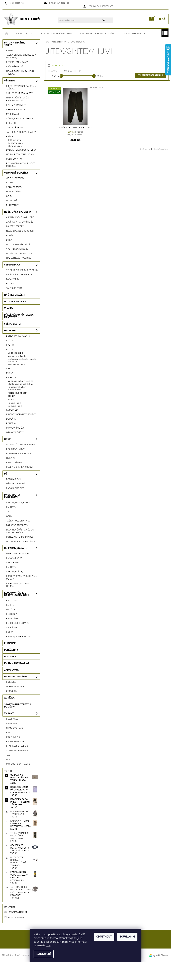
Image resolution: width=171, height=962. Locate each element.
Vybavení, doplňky (16, 172)
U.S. (8, 759)
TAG (8, 755)
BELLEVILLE (12, 719)
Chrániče (11, 123)
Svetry (10, 345)
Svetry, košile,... (15, 571)
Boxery (10, 283)
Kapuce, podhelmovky (19, 636)
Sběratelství (12, 323)
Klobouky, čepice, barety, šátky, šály (16, 593)
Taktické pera (14, 288)
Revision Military (16, 741)
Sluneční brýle (15, 146)
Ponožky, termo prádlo (20, 537)
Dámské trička (15, 406)
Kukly (9, 632)
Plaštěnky (12, 205)
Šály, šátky (12, 627)
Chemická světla (16, 109)
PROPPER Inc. (13, 737)
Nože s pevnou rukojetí (20, 231)
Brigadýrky (13, 618)
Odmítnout (104, 936)
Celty (9, 196)
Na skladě (57, 65)
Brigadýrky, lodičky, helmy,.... (18, 584)
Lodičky (10, 609)
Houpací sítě (13, 191)
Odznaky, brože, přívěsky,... (21, 541)
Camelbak (12, 723)
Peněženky (11, 650)
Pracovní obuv (14, 462)
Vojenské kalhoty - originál (21, 381)
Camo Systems (14, 728)
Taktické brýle (14, 140)
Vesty (9, 368)
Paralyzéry (12, 279)
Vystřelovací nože (17, 249)
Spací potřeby (14, 187)
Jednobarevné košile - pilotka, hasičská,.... (22, 360)
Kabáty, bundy (14, 558)
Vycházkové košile (17, 356)
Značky (9, 713)
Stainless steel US (17, 746)
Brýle (9, 136)
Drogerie (11, 691)
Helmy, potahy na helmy (20, 154)
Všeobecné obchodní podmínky (98, 33)
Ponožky (11, 423)
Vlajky (8, 308)
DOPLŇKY (11, 419)
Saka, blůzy (13, 562)
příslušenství (14, 66)
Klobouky (12, 614)
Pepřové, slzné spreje (19, 274)
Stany (9, 182)
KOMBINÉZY (12, 410)
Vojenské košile (15, 353)
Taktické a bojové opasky (21, 132)
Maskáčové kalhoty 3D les (21, 384)
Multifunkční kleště (18, 244)
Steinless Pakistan (17, 750)
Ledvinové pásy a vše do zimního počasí (20, 531)
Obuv (7, 439)
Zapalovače (11, 670)
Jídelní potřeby (15, 178)
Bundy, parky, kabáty (18, 336)
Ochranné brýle (15, 143)
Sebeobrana (12, 264)
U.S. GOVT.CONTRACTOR (18, 764)
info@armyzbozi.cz (17, 912)
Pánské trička (14, 403)
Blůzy (9, 340)
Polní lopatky (14, 159)
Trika (9, 511)
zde (48, 945)
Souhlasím (127, 936)
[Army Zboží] (22, 19)
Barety (10, 605)
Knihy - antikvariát (16, 663)
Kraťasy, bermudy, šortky (21, 414)
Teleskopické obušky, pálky (22, 270)
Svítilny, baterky (16, 105)
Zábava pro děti (15, 488)
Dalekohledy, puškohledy (21, 150)
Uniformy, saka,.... (16, 548)
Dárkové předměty (17, 525)
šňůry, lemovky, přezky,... (20, 118)
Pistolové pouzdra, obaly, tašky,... (21, 87)
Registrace (107, 6)
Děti (6, 473)
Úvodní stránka (7, 33)
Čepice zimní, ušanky (17, 623)
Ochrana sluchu (16, 686)
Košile (10, 349)
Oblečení (10, 330)
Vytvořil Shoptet (160, 955)
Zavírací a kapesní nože (19, 222)
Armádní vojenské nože (20, 217)
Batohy (10, 50)
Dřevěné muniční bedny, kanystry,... (19, 315)
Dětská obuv (13, 479)
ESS (8, 732)
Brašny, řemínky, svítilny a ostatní (21, 577)
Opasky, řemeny (15, 432)
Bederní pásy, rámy (17, 62)
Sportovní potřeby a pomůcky (17, 705)
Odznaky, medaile (15, 301)
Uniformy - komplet (17, 553)
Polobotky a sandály (18, 453)
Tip (79, 71)
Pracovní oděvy (15, 428)
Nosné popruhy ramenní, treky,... (20, 72)
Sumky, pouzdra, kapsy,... (20, 93)
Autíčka (9, 697)
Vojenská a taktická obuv (21, 444)
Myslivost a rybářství (12, 495)
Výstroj (9, 80)
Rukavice (10, 643)
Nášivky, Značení (14, 294)
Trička (10, 399)
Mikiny (10, 373)
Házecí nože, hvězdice (18, 258)
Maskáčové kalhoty (17, 393)
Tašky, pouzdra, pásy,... (19, 520)
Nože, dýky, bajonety (18, 212)
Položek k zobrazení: (150, 75)
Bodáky (10, 235)
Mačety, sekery (15, 226)
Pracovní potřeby (16, 676)
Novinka (67, 71)
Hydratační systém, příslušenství (17, 99)
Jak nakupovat (23, 33)
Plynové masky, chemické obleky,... (20, 164)
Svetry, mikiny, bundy (18, 502)
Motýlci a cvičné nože (19, 253)
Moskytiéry (13, 200)
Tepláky (11, 396)
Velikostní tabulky (135, 33)
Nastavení (43, 954)
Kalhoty (11, 377)
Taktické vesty (14, 127)
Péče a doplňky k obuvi (19, 467)
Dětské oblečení (15, 483)
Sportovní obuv (15, 449)
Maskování (12, 114)
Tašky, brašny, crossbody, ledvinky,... (21, 56)
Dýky (9, 240)
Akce (54, 71)
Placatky (10, 656)
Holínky (10, 458)
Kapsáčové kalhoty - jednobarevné (18, 388)
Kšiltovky (12, 600)
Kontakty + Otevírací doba (56, 33)
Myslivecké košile (16, 364)
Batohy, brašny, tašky (14, 43)
